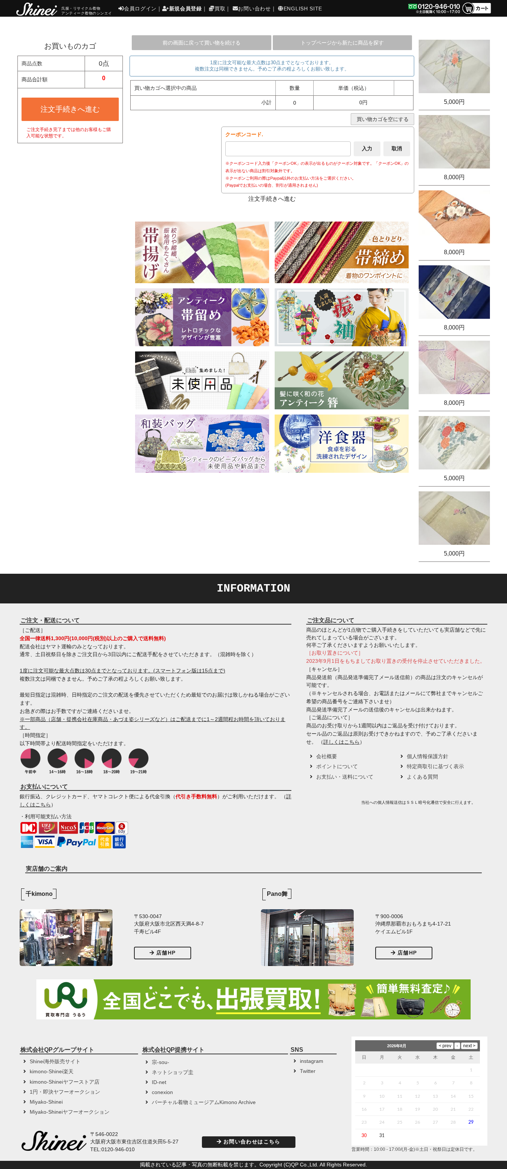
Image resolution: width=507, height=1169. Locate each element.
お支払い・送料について (344, 777)
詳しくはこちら (341, 742)
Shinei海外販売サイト (55, 1061)
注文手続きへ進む (70, 109)
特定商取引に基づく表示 (435, 766)
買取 (220, 9)
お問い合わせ (254, 9)
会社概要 (326, 756)
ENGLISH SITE (303, 9)
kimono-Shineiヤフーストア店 (64, 1082)
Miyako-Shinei (46, 1102)
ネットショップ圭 (172, 1072)
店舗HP (166, 953)
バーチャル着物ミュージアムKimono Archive (204, 1102)
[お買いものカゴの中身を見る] (476, 13)
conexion (162, 1092)
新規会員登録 (185, 9)
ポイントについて (337, 766)
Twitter (307, 1071)
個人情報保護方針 (427, 756)
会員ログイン (140, 9)
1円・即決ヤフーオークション (65, 1092)
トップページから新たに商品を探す (342, 43)
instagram (311, 1061)
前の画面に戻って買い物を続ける (202, 43)
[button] (333, 804)
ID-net (159, 1082)
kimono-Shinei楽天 (51, 1071)
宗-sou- (160, 1062)
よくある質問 (422, 777)
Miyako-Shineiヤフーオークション (69, 1112)
